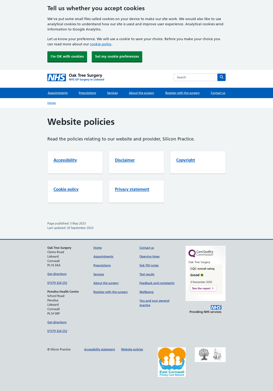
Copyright (185, 160)
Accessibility (65, 160)
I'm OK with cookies (67, 56)
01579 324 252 (57, 283)
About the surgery (141, 93)
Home (51, 103)
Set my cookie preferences (117, 56)
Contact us (218, 93)
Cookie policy (66, 189)
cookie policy (100, 44)
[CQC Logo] (200, 256)
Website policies (132, 349)
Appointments (58, 93)
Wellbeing (146, 292)
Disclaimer (125, 160)
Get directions (56, 274)
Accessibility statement (99, 349)
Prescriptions (87, 93)
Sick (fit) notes (149, 265)
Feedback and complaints (156, 283)
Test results (146, 274)
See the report (201, 288)
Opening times (149, 256)
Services (112, 93)
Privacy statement (132, 189)
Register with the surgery (182, 93)
